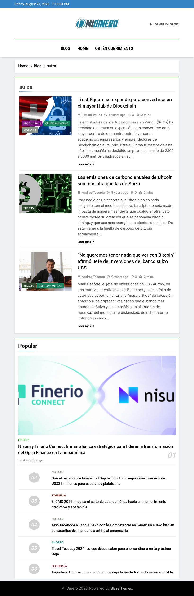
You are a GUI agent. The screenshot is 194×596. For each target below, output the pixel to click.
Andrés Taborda (93, 192)
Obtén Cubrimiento (114, 48)
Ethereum (59, 495)
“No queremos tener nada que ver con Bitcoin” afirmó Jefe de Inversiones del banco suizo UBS (126, 261)
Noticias (29, 130)
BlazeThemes (121, 588)
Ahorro (58, 542)
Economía (59, 566)
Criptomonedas (57, 123)
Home (82, 48)
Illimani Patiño (92, 114)
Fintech (24, 440)
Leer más (84, 164)
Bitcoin (28, 208)
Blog (65, 48)
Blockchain (32, 123)
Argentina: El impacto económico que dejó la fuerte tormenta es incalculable (112, 572)
